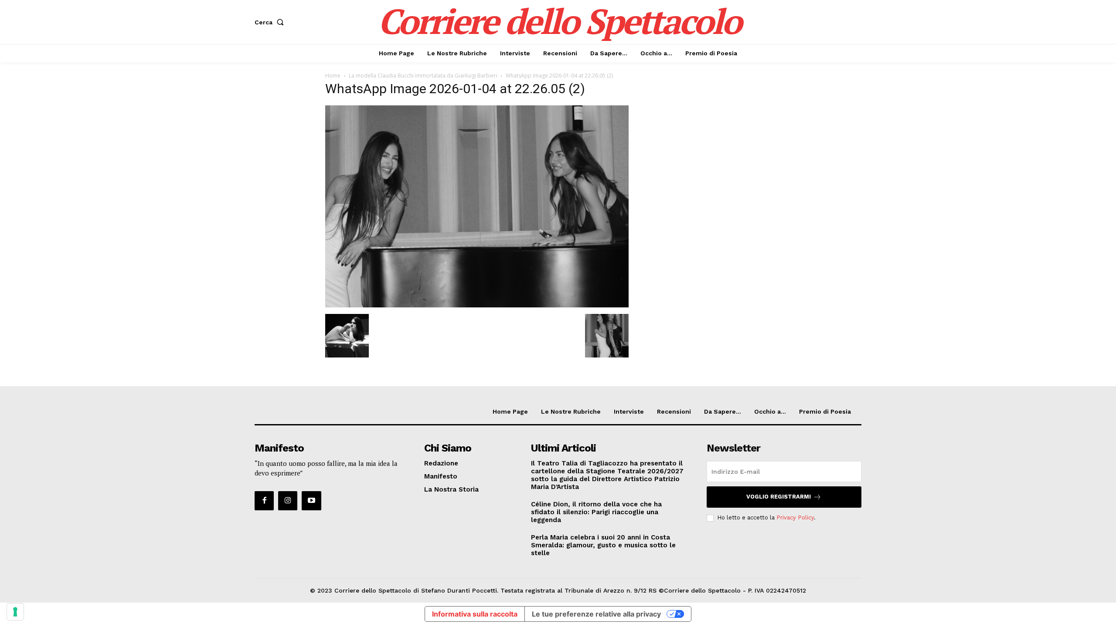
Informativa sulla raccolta (474, 614)
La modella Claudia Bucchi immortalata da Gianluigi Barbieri (423, 75)
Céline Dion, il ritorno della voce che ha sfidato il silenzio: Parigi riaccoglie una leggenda (596, 512)
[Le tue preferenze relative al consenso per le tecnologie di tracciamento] (15, 611)
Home (332, 75)
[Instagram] (287, 500)
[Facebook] (264, 500)
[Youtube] (311, 500)
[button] (271, 22)
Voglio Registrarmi (778, 496)
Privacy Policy (795, 517)
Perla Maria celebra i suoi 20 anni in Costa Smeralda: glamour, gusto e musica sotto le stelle (603, 545)
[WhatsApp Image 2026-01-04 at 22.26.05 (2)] (477, 305)
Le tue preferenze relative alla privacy (596, 614)
